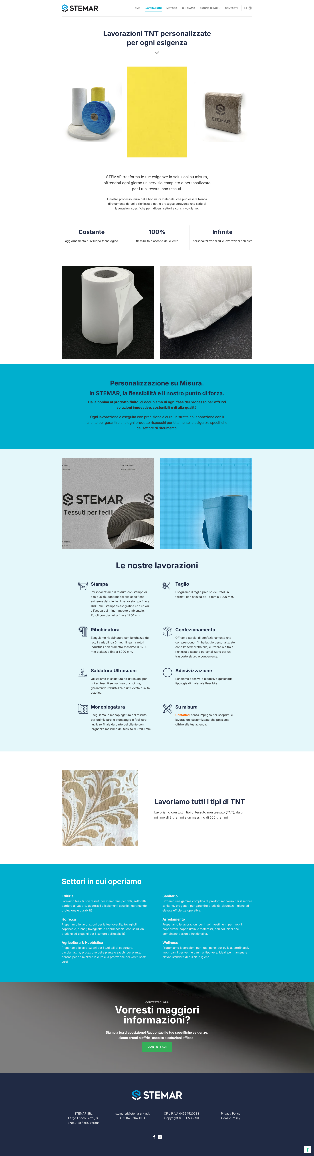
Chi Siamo (188, 8)
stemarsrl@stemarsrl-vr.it (132, 1113)
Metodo (171, 8)
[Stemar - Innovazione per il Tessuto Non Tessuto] (80, 8)
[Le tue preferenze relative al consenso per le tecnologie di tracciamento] (307, 1149)
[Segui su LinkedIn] (250, 8)
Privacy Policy (230, 1113)
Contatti (231, 8)
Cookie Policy (230, 1118)
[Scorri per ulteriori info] (157, 52)
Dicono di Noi (209, 8)
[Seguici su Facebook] (154, 1137)
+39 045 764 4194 (132, 1118)
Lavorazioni (153, 8)
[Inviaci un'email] (245, 8)
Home (136, 8)
